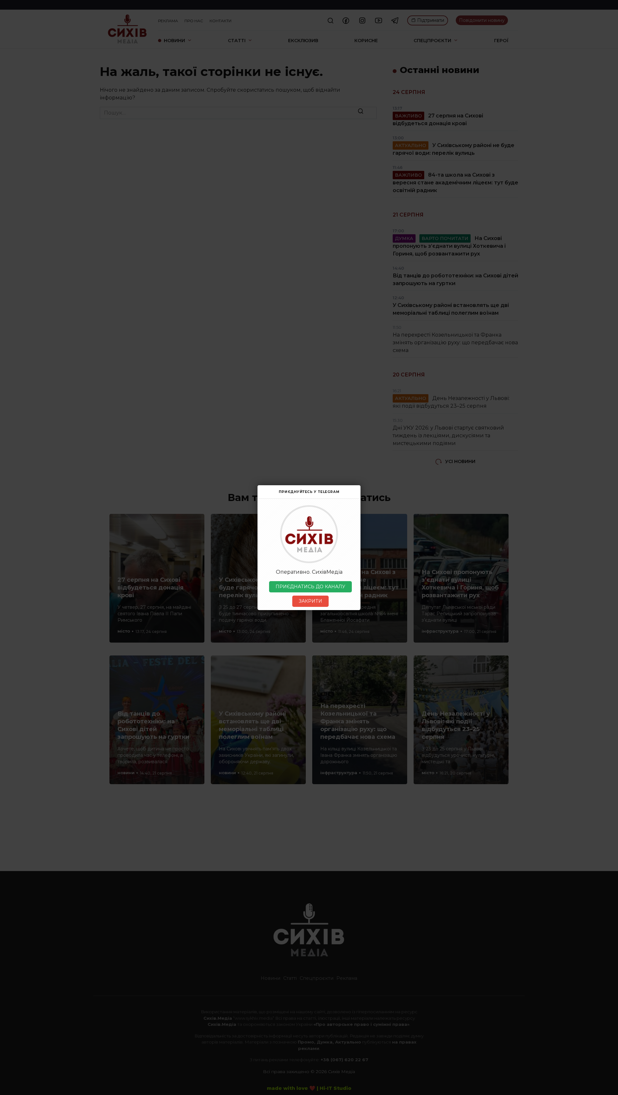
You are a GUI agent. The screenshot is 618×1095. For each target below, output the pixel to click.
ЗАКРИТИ (310, 601)
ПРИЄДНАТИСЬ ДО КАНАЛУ (310, 586)
